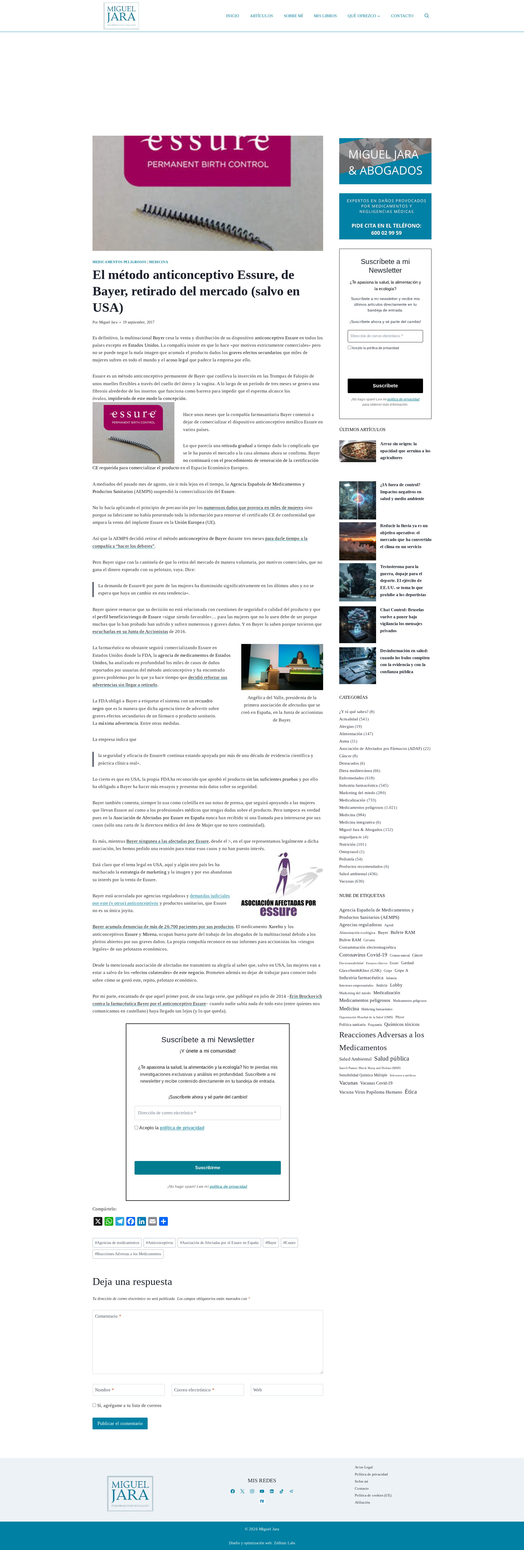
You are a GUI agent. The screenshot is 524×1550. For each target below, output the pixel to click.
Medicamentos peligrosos (120, 262)
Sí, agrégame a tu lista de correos (129, 1405)
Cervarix (369, 940)
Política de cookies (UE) (373, 1495)
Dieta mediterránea (355, 770)
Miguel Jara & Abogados (360, 829)
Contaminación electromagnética (367, 947)
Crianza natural (400, 955)
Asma (344, 741)
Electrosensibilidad (351, 963)
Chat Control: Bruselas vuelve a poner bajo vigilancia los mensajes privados (402, 620)
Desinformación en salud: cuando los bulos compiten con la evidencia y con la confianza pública (405, 661)
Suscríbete (385, 385)
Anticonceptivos (159, 1243)
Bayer (271, 1243)
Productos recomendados (361, 866)
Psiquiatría (375, 1025)
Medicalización (352, 800)
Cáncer (345, 756)
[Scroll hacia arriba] (514, 1503)
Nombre (104, 1389)
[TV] (262, 1501)
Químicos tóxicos (401, 1024)
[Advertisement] (262, 73)
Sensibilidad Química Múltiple (363, 1075)
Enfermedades (351, 778)
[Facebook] (232, 1491)
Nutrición (347, 844)
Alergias (346, 726)
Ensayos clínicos (376, 963)
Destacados (349, 763)
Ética (411, 1091)
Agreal (388, 925)
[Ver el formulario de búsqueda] (426, 16)
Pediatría (346, 859)
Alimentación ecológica (357, 933)
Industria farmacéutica (358, 785)
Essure (289, 1243)
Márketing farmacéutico (376, 1009)
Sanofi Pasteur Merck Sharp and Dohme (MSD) (370, 1068)
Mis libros (325, 16)
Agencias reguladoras (360, 924)
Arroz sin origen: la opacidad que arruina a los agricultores (405, 450)
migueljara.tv (350, 837)
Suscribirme (207, 1167)
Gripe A (401, 970)
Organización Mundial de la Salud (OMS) (366, 1017)
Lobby (396, 985)
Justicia (382, 985)
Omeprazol (348, 852)
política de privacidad (182, 1127)
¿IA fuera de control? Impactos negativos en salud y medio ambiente (402, 491)
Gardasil (407, 963)
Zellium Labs (284, 1543)
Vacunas (346, 881)
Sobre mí (293, 16)
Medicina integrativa (357, 822)
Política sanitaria (352, 1025)
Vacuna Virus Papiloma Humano (370, 1092)
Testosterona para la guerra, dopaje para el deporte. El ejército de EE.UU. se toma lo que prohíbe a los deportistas (403, 580)
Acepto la (171, 1127)
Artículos (261, 16)
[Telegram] (291, 1491)
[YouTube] (262, 1491)
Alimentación (350, 734)
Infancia (391, 978)
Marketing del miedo (357, 793)
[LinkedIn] (271, 1491)
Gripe (388, 971)
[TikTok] (281, 1491)
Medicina (158, 262)
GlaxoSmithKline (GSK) (360, 970)
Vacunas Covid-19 (376, 1083)
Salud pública (391, 1058)
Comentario (108, 1316)
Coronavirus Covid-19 (363, 955)
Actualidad (348, 719)
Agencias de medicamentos (117, 1243)
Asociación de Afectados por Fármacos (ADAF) (380, 748)
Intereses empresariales (356, 985)
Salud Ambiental (355, 1059)
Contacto (402, 16)
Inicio (232, 16)
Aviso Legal (364, 1467)
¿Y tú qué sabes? (353, 711)
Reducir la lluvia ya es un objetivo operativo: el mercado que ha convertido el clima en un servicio (405, 536)
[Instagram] (252, 1491)
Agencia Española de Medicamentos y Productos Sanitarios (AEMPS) (376, 913)
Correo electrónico (194, 1389)
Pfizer (399, 1017)
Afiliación (362, 1502)
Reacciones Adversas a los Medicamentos (128, 1254)
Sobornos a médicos (403, 1075)
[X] (242, 1491)
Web (257, 1389)
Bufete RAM (403, 932)
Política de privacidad (371, 1474)
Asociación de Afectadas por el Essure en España (219, 1243)
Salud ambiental (353, 874)
